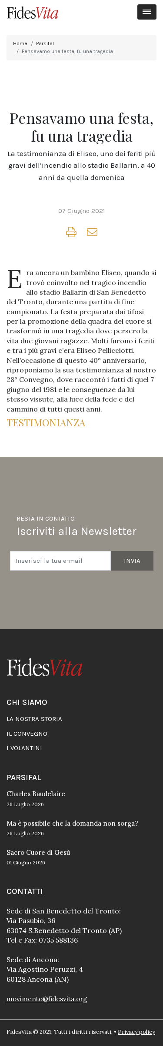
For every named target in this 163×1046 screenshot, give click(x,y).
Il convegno (27, 733)
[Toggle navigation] (147, 12)
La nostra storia (34, 719)
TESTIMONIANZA (48, 422)
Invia (132, 561)
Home (20, 43)
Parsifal (45, 43)
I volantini (24, 748)
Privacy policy (136, 1032)
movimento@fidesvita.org (47, 999)
